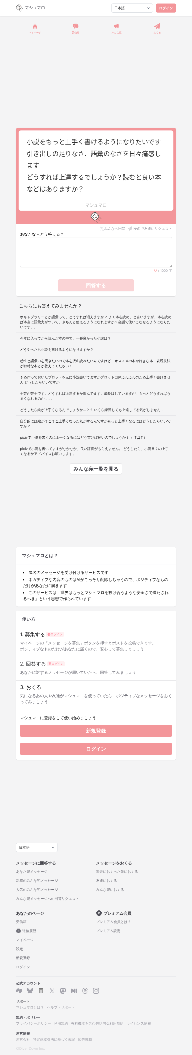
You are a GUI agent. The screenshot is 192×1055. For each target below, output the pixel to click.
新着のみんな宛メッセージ (37, 880)
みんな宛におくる (110, 889)
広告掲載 (85, 1039)
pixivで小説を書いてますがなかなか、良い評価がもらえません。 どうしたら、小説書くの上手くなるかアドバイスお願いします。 (94, 451)
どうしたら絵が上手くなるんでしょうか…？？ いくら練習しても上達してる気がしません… (92, 410)
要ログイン (55, 634)
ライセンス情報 (138, 1023)
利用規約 (61, 1023)
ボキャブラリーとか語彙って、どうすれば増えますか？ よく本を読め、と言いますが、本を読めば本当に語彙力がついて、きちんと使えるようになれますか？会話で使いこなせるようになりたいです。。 (96, 322)
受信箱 (21, 921)
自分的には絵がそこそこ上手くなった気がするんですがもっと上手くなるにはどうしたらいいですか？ (95, 423)
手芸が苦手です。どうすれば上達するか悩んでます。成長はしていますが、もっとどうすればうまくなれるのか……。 (95, 396)
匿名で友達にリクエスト (153, 228)
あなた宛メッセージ (32, 871)
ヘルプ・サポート (61, 1007)
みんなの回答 (114, 228)
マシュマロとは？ (30, 1007)
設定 (19, 949)
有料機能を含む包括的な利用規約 (97, 1023)
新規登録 (96, 731)
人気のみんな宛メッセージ (37, 889)
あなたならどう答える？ (42, 234)
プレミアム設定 (108, 931)
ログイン (166, 8)
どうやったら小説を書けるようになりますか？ (57, 349)
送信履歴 (27, 931)
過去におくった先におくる (117, 871)
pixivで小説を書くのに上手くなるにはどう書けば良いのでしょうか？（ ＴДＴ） (83, 437)
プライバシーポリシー (33, 1023)
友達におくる (106, 880)
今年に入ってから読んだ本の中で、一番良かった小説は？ (65, 338)
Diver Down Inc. (32, 1048)
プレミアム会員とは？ (113, 921)
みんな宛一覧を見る (96, 469)
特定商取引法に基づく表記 (54, 1039)
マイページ (25, 940)
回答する (96, 285)
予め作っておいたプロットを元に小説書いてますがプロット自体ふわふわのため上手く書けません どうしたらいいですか (95, 379)
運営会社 (23, 1039)
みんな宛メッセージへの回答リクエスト (47, 898)
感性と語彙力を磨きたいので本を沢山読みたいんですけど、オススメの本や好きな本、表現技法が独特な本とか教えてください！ (95, 363)
